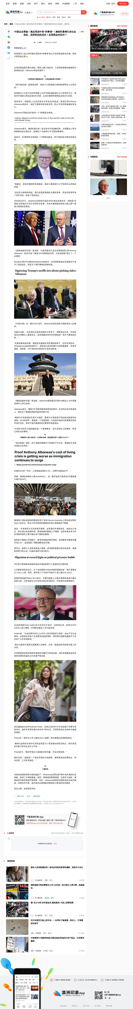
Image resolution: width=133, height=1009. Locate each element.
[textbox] (60, 12)
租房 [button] (50, 4)
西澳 (58, 17)
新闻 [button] (15, 4)
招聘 (57, 4)
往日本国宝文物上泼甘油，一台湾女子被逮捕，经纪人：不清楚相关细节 (57, 921)
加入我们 (98, 1006)
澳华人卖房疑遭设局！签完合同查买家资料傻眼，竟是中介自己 (57, 867)
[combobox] (60, 12)
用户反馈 (86, 1006)
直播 (22, 4)
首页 (8, 4)
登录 (55, 843)
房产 (36, 4)
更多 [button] (82, 4)
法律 (29, 4)
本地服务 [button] (66, 4)
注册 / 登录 (110, 4)
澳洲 (11, 24)
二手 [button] (75, 4)
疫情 (53, 17)
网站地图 (109, 1006)
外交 (28, 796)
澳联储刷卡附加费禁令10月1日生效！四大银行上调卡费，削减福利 (57, 886)
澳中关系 (20, 796)
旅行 (43, 4)
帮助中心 (75, 1006)
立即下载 (124, 14)
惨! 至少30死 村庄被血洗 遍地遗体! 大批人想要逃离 (52, 903)
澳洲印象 (36, 796)
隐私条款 (63, 1006)
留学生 (64, 17)
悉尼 (69, 17)
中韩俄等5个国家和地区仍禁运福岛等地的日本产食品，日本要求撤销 (57, 939)
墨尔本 (48, 17)
